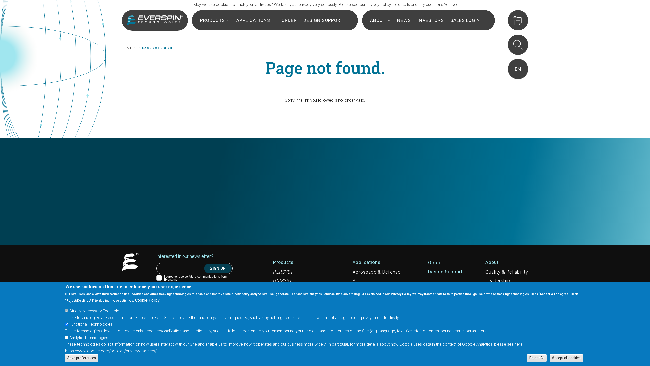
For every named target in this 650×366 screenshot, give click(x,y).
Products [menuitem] (212, 20)
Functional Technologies (90, 324)
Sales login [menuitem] (465, 20)
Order (434, 262)
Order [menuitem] (289, 20)
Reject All (536, 358)
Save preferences (81, 358)
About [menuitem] (378, 20)
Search (518, 45)
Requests (518, 20)
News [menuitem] (404, 20)
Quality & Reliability (506, 272)
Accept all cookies (566, 358)
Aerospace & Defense (377, 272)
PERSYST (283, 272)
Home (127, 48)
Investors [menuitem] (430, 20)
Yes (447, 4)
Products (283, 262)
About (492, 262)
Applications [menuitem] (253, 20)
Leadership (497, 280)
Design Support (445, 271)
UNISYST (282, 280)
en (518, 69)
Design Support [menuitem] (323, 20)
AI (355, 280)
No (454, 4)
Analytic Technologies (88, 337)
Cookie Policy (147, 300)
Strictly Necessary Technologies (98, 311)
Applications (367, 262)
